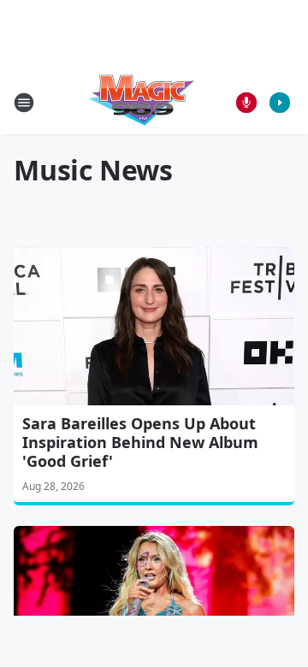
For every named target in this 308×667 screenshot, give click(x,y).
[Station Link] (142, 102)
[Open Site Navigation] (24, 102)
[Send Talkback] (246, 102)
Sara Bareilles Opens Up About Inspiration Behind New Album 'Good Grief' (140, 442)
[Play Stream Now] (280, 102)
